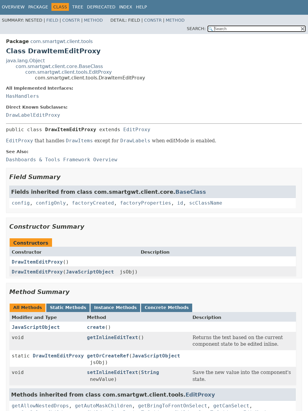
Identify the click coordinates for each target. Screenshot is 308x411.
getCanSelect (231, 406)
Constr (71, 20)
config (21, 203)
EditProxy (136, 129)
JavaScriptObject (90, 272)
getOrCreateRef (108, 356)
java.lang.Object (25, 60)
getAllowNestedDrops (40, 406)
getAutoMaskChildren (103, 406)
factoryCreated (93, 203)
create (96, 327)
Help (141, 7)
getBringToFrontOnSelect (172, 406)
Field (52, 20)
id (180, 203)
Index (125, 7)
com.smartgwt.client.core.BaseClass (59, 66)
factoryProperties (145, 203)
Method (93, 20)
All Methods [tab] (27, 307)
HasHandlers (22, 96)
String (150, 372)
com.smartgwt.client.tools (61, 41)
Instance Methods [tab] (115, 307)
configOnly (51, 203)
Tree (77, 7)
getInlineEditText (112, 337)
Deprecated (101, 7)
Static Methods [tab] (68, 307)
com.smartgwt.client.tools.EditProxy (68, 72)
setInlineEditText (112, 372)
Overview (13, 7)
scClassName (205, 203)
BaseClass (190, 192)
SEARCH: (196, 28)
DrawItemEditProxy (37, 262)
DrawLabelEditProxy (33, 115)
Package (38, 7)
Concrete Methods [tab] (167, 307)
